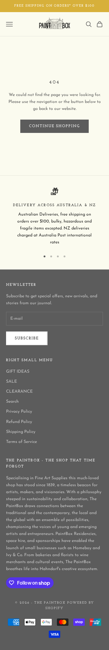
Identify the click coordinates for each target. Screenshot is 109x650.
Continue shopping (54, 126)
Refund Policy (19, 422)
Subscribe (27, 338)
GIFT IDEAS (17, 371)
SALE (11, 381)
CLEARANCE (19, 391)
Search (12, 401)
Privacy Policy (19, 411)
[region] (54, 217)
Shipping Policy (20, 432)
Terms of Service (21, 442)
